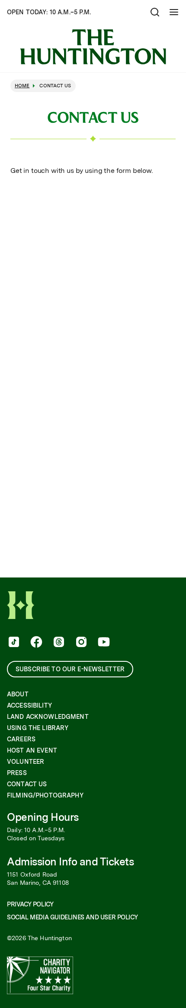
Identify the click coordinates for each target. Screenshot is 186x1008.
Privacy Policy (30, 904)
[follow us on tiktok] (13, 643)
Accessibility (29, 705)
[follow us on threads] (58, 643)
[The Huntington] (93, 46)
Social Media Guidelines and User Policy (72, 917)
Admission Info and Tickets (70, 861)
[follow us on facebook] (35, 643)
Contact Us (27, 784)
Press (17, 772)
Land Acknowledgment (48, 716)
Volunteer (25, 761)
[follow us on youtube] (103, 643)
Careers (21, 739)
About (18, 694)
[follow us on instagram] (80, 643)
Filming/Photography (45, 795)
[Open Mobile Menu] (174, 12)
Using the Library (37, 727)
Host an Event (32, 750)
